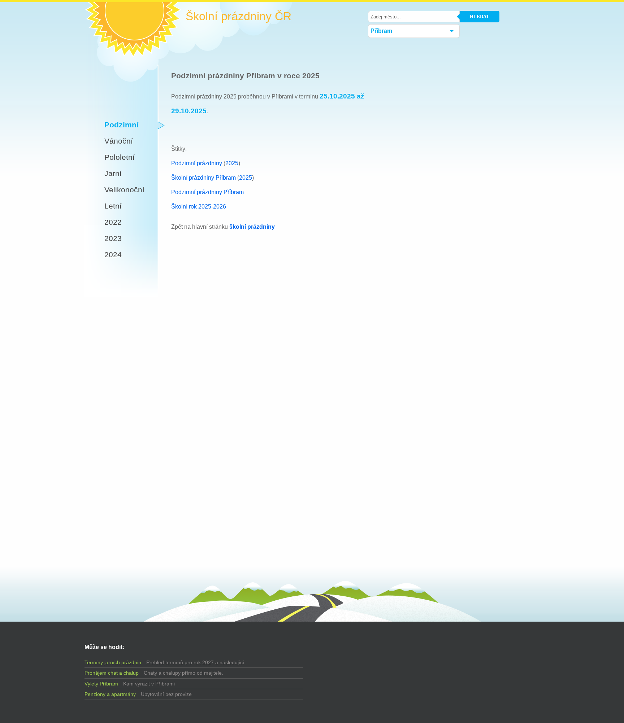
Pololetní (119, 157)
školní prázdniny (252, 227)
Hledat (479, 16)
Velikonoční (124, 189)
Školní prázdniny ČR (238, 16)
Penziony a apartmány (110, 694)
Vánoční (118, 141)
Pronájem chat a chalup (111, 673)
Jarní (113, 173)
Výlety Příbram (101, 684)
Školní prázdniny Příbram (203, 178)
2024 (113, 254)
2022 (113, 222)
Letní (113, 206)
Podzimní (121, 124)
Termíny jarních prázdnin (112, 662)
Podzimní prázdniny (196, 163)
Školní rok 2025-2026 (198, 206)
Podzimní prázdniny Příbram (207, 192)
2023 (113, 238)
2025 (231, 163)
